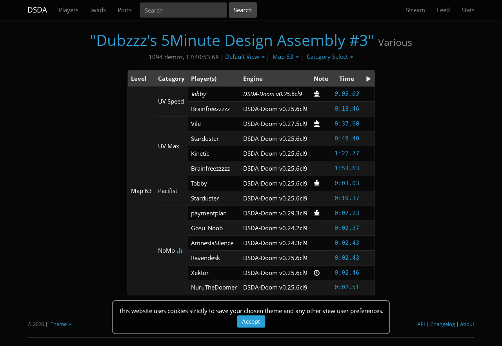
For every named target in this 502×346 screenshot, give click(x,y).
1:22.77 (347, 153)
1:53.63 (347, 168)
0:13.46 (347, 108)
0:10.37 (347, 198)
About (467, 324)
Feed (443, 10)
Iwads (98, 10)
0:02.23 (347, 213)
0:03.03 (347, 93)
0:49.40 (347, 138)
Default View (243, 56)
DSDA (37, 10)
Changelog (442, 324)
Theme (59, 324)
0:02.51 (347, 287)
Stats (468, 10)
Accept (251, 321)
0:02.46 (347, 272)
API (421, 324)
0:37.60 (347, 123)
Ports (125, 10)
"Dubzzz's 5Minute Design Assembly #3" (232, 39)
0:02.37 (347, 227)
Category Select (328, 56)
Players (68, 10)
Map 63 (284, 56)
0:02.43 (347, 242)
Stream (415, 10)
